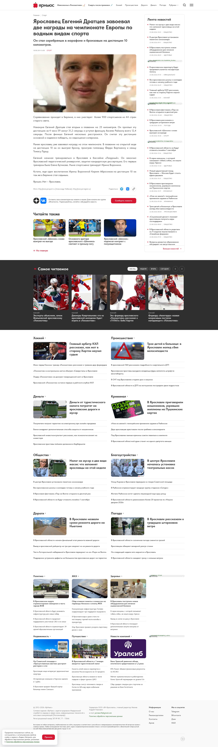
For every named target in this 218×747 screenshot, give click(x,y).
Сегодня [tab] (165, 269)
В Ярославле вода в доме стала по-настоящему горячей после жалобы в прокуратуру (86, 619)
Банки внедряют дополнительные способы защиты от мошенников (63, 429)
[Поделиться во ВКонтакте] (127, 188)
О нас (151, 711)
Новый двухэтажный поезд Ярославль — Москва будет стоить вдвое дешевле (165, 173)
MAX (173, 723)
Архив (151, 723)
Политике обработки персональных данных (22, 742)
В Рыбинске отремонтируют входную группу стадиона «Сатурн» (139, 488)
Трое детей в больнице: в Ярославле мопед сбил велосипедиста (165, 207)
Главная (36, 15)
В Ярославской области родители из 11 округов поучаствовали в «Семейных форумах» (164, 231)
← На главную (40, 250)
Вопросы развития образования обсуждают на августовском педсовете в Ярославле (164, 244)
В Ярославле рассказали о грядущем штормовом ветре (162, 121)
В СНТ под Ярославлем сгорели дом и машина (132, 379)
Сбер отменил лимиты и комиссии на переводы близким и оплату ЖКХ (89, 602)
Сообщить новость (123, 200)
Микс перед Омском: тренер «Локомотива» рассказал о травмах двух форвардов (70, 365)
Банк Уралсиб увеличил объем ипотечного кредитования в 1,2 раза (127, 662)
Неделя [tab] (143, 269)
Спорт (44, 15)
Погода (162, 5)
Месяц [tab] (132, 269)
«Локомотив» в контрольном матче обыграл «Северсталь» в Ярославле (65, 371)
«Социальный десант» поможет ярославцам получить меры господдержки (163, 219)
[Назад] (175, 269)
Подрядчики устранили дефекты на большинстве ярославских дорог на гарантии (70, 558)
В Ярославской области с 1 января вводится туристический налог (87, 662)
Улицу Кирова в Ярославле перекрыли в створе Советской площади (141, 482)
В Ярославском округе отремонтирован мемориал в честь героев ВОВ (49, 603)
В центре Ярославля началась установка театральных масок (161, 464)
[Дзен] (36, 201)
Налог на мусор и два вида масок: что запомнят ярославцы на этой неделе (164, 26)
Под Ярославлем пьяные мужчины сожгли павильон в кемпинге (139, 435)
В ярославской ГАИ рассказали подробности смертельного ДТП (140, 365)
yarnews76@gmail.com (103, 713)
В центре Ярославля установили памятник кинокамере (164, 38)
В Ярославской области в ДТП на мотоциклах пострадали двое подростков (145, 385)
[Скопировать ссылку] (133, 188)
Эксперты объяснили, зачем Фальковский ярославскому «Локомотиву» (47, 318)
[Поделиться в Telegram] (121, 188)
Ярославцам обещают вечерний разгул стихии (132, 546)
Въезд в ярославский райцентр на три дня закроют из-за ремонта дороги (66, 546)
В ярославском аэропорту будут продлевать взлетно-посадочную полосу (164, 69)
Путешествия (79, 636)
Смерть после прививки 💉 (100, 5)
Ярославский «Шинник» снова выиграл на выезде (163, 131)
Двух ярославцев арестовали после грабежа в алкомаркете (138, 429)
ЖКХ (74, 576)
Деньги (153, 5)
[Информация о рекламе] (181, 62)
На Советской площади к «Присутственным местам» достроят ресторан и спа (49, 663)
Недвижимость (41, 636)
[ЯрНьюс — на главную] (43, 5)
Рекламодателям (156, 715)
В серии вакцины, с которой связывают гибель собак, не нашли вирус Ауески (165, 160)
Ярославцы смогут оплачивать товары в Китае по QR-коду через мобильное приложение (87, 687)
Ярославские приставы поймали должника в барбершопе (59, 444)
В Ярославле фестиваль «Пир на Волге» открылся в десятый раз (163, 111)
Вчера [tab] (153, 269)
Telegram (175, 711)
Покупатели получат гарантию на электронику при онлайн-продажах (64, 423)
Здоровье (168, 55)
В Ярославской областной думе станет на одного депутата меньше (141, 441)
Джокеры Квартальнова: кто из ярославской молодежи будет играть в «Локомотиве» (88, 318)
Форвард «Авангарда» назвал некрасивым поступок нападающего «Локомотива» (163, 318)
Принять (48, 737)
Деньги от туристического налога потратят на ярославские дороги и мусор (87, 407)
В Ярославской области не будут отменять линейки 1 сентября (164, 149)
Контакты (153, 719)
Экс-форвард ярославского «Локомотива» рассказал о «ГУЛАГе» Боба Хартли (124, 318)
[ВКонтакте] (43, 201)
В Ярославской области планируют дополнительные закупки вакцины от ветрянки (125, 626)
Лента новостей (159, 19)
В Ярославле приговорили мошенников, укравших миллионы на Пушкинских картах (164, 185)
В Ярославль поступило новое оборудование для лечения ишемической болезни (162, 49)
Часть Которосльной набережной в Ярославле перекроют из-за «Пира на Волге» (69, 552)
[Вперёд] (182, 269)
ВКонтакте (176, 715)
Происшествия (131, 5)
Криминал (167, 191)
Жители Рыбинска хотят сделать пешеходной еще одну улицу (138, 493)
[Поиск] (184, 5)
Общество (168, 32)
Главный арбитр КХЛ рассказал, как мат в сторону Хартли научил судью (164, 92)
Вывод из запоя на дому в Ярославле (125, 619)
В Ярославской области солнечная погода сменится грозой (138, 540)
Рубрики (172, 5)
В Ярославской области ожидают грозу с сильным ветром (137, 558)
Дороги (144, 5)
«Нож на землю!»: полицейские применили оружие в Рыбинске (163, 197)
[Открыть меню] (191, 5)
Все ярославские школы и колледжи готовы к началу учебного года (165, 81)
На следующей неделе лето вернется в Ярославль (133, 552)
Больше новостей (171, 249)
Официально (169, 75)
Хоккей (119, 5)
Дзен (173, 719)
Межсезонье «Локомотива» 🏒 (71, 5)
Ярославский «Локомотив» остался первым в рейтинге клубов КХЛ (63, 383)
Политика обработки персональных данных (105, 716)
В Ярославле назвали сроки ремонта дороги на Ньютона (87, 522)
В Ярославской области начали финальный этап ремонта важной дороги (66, 540)
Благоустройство (123, 455)
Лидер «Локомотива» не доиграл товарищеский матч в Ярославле (63, 377)
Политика (38, 576)
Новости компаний (120, 636)
